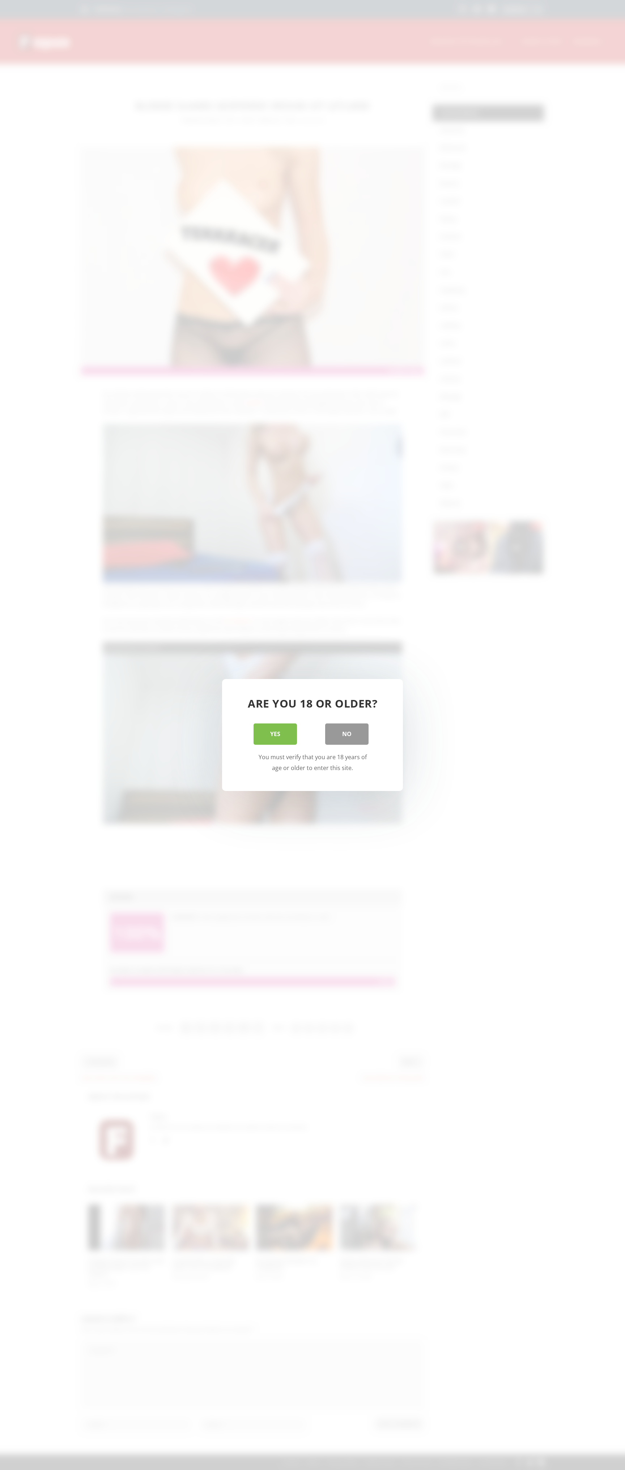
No (347, 734)
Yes (275, 734)
